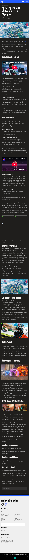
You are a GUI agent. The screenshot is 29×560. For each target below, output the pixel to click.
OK (15, 558)
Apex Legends (4, 5)
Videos (3, 530)
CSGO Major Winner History (8, 538)
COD (16, 515)
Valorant (17, 520)
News (2, 511)
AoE (15, 516)
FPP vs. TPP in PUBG (6, 542)
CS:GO (3, 513)
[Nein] (27, 556)
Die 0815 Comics (5, 537)
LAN (2, 516)
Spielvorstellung (18, 519)
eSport (3, 518)
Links (2, 531)
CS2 (15, 511)
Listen (16, 518)
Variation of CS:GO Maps (7, 541)
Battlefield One (5, 514)
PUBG (16, 513)
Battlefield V (18, 514)
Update (3, 520)
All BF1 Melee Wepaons (7, 540)
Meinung (3, 519)
